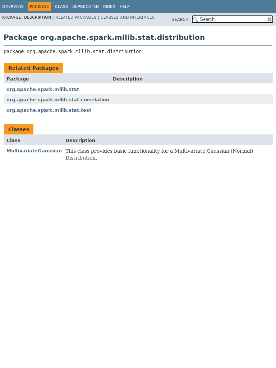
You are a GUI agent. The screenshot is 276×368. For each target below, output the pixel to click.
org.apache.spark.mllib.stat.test (48, 110)
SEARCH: (181, 19)
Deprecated (85, 6)
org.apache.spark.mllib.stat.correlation (57, 99)
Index (109, 6)
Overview (13, 6)
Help (125, 6)
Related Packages (75, 17)
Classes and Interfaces (128, 17)
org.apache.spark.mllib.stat (42, 89)
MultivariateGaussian (34, 150)
